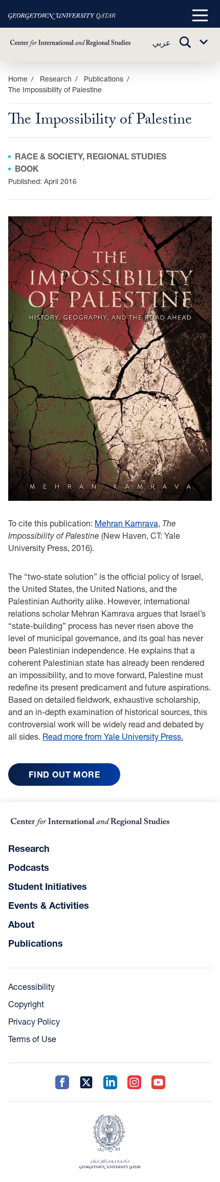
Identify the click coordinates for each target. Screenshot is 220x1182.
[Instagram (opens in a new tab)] (134, 1082)
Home (18, 78)
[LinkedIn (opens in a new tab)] (110, 1082)
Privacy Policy (34, 1021)
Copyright (26, 1004)
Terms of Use (32, 1039)
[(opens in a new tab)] (62, 16)
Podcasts (28, 867)
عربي (161, 42)
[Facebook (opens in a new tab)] (62, 1082)
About (21, 924)
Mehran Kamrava (126, 523)
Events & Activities (48, 905)
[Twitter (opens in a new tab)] (86, 1082)
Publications (103, 78)
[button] (200, 16)
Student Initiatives (47, 886)
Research (29, 848)
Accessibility (31, 986)
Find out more (64, 774)
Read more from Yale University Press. (112, 736)
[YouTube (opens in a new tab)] (158, 1082)
